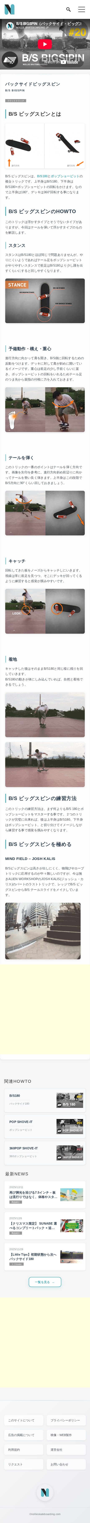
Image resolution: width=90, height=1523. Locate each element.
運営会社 (56, 1449)
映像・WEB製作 (61, 1435)
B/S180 (42, 176)
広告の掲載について (21, 1435)
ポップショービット (65, 176)
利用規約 (14, 1449)
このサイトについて (21, 1420)
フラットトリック (15, 101)
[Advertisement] (45, 1009)
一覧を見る (42, 1282)
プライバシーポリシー (65, 1420)
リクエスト (15, 1464)
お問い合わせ (59, 1464)
